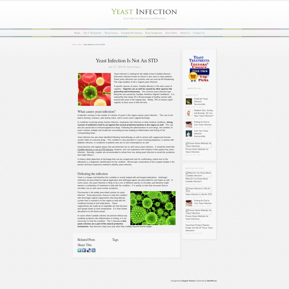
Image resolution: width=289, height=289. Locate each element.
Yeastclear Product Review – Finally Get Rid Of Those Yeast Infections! (199, 228)
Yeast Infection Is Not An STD (198, 194)
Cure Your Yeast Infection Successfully (201, 133)
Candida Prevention (131, 32)
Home (77, 32)
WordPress (212, 281)
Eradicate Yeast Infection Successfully (201, 101)
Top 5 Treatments (92, 32)
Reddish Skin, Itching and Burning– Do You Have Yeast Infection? (203, 113)
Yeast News (171, 32)
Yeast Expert (134, 66)
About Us (185, 32)
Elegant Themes (189, 281)
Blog (80, 44)
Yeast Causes (111, 32)
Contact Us (199, 32)
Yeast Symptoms (153, 32)
